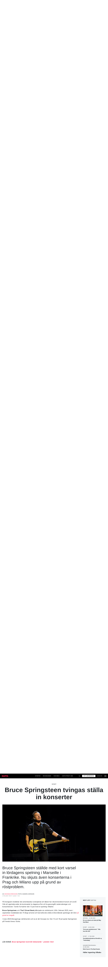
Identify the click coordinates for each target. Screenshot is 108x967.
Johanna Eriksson (10, 894)
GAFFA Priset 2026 (67, 776)
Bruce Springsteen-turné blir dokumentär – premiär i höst (33, 942)
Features (56, 776)
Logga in (99, 776)
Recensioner (47, 776)
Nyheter (37, 776)
